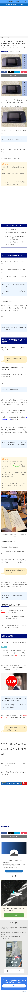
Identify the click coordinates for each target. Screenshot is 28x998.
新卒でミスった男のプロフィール (14, 871)
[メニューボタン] (1, 1)
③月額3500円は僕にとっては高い (15, 242)
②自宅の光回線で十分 (12, 240)
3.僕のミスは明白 (9, 244)
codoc (25, 991)
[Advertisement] (14, 21)
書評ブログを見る (14, 915)
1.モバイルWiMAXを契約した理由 (13, 230)
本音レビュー (5, 51)
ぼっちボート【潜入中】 (14, 1)
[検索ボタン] (26, 1)
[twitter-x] (13, 876)
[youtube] (15, 876)
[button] (4, 72)
